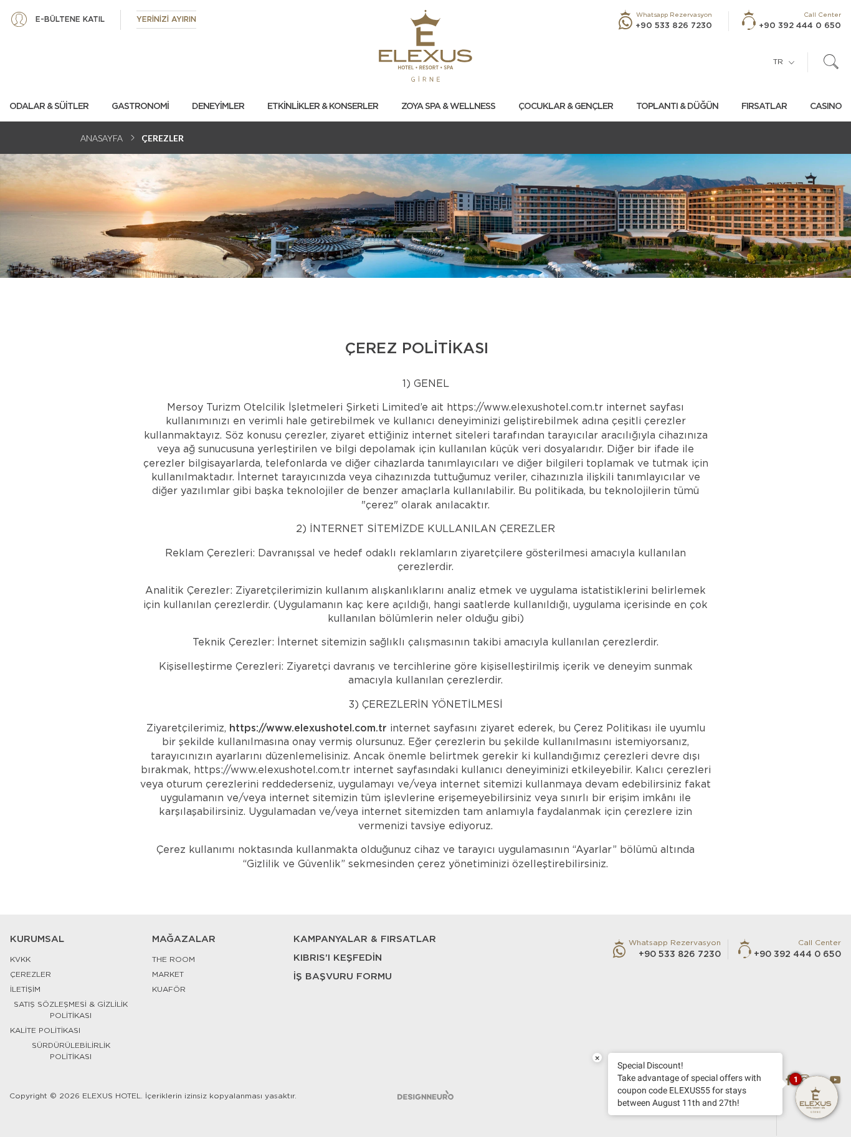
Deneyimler (218, 106)
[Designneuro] (425, 1095)
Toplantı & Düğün (677, 106)
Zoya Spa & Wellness (448, 106)
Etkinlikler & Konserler (322, 106)
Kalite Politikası (45, 1030)
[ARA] (831, 62)
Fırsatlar (764, 106)
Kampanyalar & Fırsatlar (364, 939)
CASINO (826, 106)
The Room (173, 959)
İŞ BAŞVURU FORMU (342, 976)
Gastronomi (140, 106)
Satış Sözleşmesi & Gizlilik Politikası (71, 1010)
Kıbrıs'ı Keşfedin (337, 958)
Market (168, 974)
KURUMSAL (37, 939)
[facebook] (788, 1080)
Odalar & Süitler (48, 106)
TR (778, 61)
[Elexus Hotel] (425, 46)
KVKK (20, 959)
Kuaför (169, 989)
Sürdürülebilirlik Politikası (71, 1051)
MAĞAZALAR (184, 939)
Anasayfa (101, 138)
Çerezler (30, 974)
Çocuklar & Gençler (565, 106)
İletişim (25, 989)
